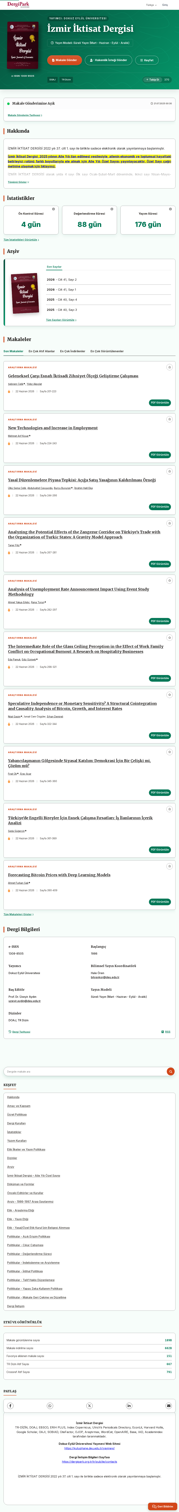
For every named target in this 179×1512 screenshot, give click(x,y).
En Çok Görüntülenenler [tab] (107, 351)
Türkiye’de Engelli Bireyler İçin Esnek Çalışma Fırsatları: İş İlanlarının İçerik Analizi (80, 820)
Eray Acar (25, 773)
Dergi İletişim (15, 1306)
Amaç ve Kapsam (18, 1106)
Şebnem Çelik (15, 384)
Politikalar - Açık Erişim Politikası (28, 1236)
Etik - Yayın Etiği (17, 1219)
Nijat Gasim (14, 716)
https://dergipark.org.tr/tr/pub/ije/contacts (89, 1461)
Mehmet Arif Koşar (18, 436)
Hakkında (13, 1097)
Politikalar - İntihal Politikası (25, 1271)
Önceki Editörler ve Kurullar (25, 1193)
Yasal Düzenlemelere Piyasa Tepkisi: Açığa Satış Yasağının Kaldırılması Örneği (82, 480)
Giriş (165, 4)
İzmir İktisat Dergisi (90, 29)
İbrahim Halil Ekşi (83, 488)
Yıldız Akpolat (34, 384)
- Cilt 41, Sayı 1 (61, 289)
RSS (167, 1031)
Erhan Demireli (55, 716)
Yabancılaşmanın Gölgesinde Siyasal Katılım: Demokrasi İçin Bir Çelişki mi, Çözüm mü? (79, 763)
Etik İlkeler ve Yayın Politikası (26, 1149)
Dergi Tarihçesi (21, 1031)
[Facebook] (10, 1406)
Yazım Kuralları (17, 1140)
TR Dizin (66, 79)
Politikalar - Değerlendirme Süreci (29, 1254)
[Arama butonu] (171, 1072)
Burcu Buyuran (62, 488)
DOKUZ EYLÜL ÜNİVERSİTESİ (85, 18)
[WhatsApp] (50, 1406)
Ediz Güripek (29, 659)
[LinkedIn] (129, 1406)
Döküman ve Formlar (20, 1184)
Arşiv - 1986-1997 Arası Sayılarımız (30, 1201)
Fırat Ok (12, 773)
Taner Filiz (14, 545)
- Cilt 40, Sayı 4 (62, 299)
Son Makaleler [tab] (13, 351)
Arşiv (10, 1167)
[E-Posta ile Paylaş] (169, 1406)
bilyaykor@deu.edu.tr (105, 977)
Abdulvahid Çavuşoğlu (40, 488)
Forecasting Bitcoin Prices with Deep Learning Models (59, 875)
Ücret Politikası (17, 1114)
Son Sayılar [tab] (54, 266)
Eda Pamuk (14, 659)
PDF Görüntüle (160, 402)
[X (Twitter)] (89, 1406)
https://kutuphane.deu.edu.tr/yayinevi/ (89, 1448)
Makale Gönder (66, 60)
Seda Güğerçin (16, 831)
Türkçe (150, 5)
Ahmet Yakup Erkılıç (19, 602)
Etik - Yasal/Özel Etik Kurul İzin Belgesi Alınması (38, 1227)
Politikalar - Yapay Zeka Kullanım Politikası (34, 1288)
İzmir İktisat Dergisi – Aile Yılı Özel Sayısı (33, 1175)
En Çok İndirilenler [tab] (72, 351)
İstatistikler (14, 1132)
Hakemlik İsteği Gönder (111, 60)
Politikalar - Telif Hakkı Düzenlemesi (31, 1280)
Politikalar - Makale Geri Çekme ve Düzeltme (36, 1297)
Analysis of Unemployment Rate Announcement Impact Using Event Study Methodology (78, 592)
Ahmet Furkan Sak (18, 883)
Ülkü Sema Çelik (17, 488)
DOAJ (52, 79)
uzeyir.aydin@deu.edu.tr (25, 1001)
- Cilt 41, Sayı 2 (62, 279)
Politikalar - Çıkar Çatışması (25, 1245)
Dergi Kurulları (16, 1123)
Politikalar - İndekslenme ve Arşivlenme (33, 1262)
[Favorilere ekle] (169, 367)
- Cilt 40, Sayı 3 (62, 310)
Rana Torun (37, 602)
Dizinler (12, 1158)
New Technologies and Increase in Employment (53, 428)
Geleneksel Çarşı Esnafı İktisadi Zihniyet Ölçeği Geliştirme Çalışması (73, 376)
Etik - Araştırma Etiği (20, 1210)
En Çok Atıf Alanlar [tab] (42, 351)
